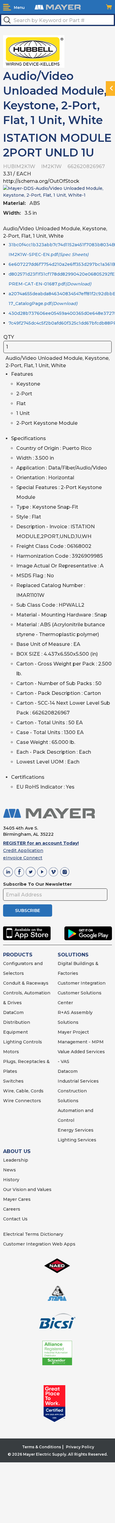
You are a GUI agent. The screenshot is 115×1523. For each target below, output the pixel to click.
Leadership (15, 1160)
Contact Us (15, 1219)
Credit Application (23, 850)
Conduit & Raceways (25, 983)
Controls (32, 1042)
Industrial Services (78, 1081)
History (11, 1179)
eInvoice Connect (22, 858)
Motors (11, 1051)
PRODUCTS (18, 955)
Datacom (68, 1071)
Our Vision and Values (27, 1189)
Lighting (12, 1042)
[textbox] (57, 20)
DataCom (13, 1012)
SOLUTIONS (73, 955)
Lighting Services (77, 1140)
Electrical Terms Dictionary (33, 1234)
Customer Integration (81, 983)
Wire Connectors (22, 1100)
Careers (11, 1209)
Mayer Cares (17, 1199)
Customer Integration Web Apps (39, 1244)
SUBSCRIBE (27, 910)
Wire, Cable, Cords (23, 1091)
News (9, 1170)
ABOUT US (17, 1151)
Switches (13, 1081)
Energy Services (76, 1130)
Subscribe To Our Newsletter (37, 884)
